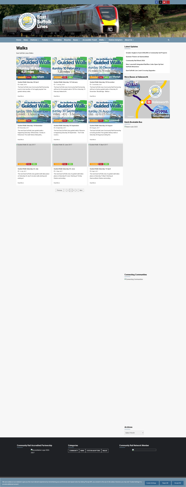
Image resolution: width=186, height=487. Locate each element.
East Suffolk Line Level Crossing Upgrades (140, 70)
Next (81, 190)
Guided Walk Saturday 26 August (101, 125)
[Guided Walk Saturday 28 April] (33, 68)
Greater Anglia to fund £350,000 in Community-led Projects (146, 53)
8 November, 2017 (24, 128)
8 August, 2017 (95, 128)
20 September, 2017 (60, 128)
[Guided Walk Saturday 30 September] (69, 111)
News (26, 40)
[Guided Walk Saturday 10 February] (69, 68)
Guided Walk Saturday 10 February (66, 82)
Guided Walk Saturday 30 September (66, 125)
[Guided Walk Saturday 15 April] (105, 155)
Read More (21, 96)
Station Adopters (115, 40)
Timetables (57, 40)
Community (22, 77)
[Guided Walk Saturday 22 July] (33, 155)
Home (18, 40)
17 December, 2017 (96, 84)
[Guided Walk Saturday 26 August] (105, 111)
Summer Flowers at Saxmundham (137, 57)
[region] (93, 482)
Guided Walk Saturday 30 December (102, 82)
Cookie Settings (151, 483)
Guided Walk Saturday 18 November (30, 125)
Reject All (165, 483)
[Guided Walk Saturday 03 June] (69, 155)
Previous (59, 190)
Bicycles (67, 40)
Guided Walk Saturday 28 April (28, 82)
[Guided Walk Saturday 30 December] (105, 68)
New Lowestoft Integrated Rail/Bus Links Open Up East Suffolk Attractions (144, 65)
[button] (168, 40)
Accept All (178, 483)
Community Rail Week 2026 (135, 60)
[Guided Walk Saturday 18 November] (33, 111)
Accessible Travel (90, 40)
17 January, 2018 (60, 84)
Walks (101, 40)
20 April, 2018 (23, 84)
